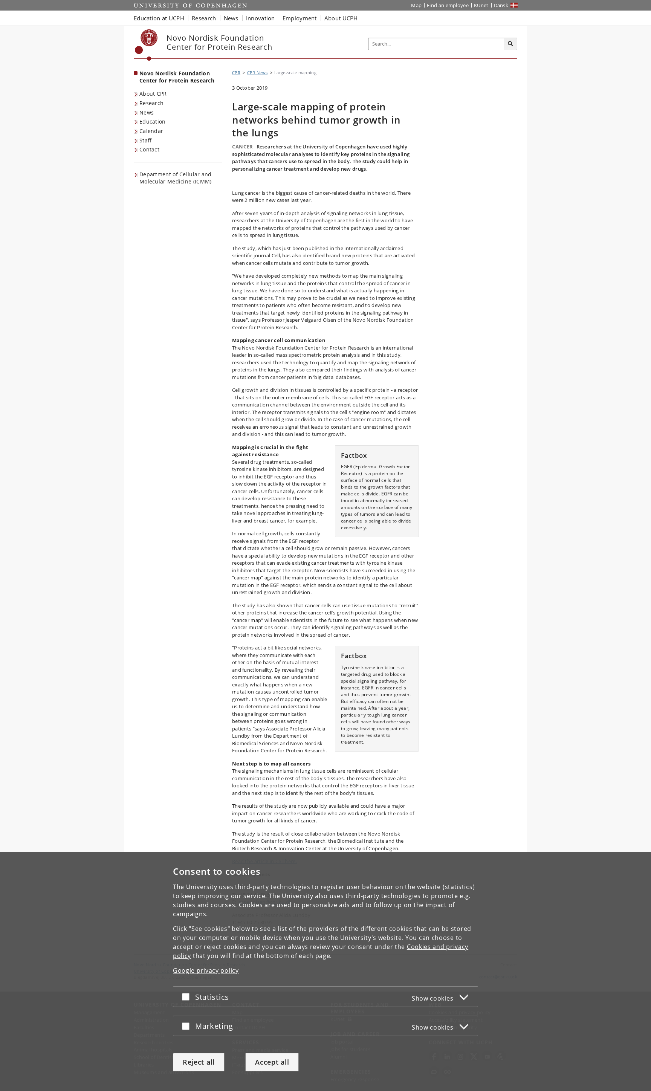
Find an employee (448, 5)
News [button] (231, 18)
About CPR (153, 93)
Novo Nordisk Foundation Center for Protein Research (176, 77)
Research (151, 103)
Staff (145, 140)
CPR (236, 72)
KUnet (481, 5)
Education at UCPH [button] (159, 18)
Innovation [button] (260, 18)
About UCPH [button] (341, 18)
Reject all (199, 1062)
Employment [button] (300, 18)
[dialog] (325, 971)
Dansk (501, 5)
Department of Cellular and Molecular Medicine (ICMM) (175, 178)
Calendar (151, 130)
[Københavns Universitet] (146, 45)
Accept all (272, 1062)
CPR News (257, 72)
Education (152, 121)
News (146, 112)
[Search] (510, 44)
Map (416, 5)
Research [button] (204, 18)
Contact (149, 149)
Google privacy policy (206, 970)
